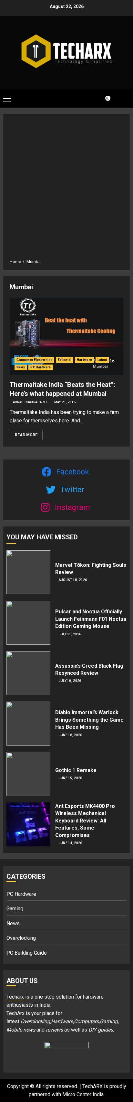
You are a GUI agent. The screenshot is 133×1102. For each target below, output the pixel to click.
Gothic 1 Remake (76, 770)
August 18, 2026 (73, 580)
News (20, 367)
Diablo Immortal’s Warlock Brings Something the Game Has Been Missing (89, 719)
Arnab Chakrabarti (30, 402)
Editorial (64, 360)
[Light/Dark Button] (103, 98)
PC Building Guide (26, 953)
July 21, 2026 (70, 634)
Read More (26, 435)
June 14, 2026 (70, 843)
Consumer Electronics (34, 360)
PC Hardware (40, 367)
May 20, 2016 (65, 402)
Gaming (14, 909)
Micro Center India (83, 1094)
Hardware (84, 360)
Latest (102, 360)
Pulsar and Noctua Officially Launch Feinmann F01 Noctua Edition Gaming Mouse (90, 619)
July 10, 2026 (70, 681)
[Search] (122, 98)
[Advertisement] (66, 188)
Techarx (15, 997)
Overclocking (21, 938)
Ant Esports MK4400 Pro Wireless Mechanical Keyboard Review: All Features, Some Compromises (85, 820)
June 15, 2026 (70, 778)
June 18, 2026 (70, 735)
